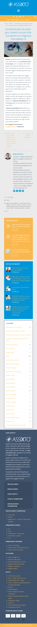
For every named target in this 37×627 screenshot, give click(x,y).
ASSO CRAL (11, 515)
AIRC (9, 531)
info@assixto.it (10, 126)
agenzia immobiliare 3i (12, 203)
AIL (9, 529)
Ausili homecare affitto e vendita (15, 331)
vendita (27, 208)
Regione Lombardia (14, 566)
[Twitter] (20, 16)
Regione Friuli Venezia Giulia (16, 564)
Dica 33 (10, 587)
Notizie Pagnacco (11, 391)
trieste (8, 208)
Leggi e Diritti (10, 352)
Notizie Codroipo (11, 368)
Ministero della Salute (14, 559)
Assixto (24, 205)
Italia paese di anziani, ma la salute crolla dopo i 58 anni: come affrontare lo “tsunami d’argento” (21, 278)
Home (8, 20)
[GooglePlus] (16, 16)
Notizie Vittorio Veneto (12, 417)
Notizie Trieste (10, 406)
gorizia (15, 206)
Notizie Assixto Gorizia (12, 360)
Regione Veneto (12, 568)
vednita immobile (20, 208)
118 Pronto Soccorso (14, 576)
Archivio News (12, 484)
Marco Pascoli (18, 154)
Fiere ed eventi (10, 348)
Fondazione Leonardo (14, 536)
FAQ (22, 20)
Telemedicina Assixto (14, 607)
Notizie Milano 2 (11, 383)
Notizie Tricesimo (11, 402)
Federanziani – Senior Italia (16, 533)
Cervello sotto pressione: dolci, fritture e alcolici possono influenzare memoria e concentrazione (21, 310)
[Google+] (20, 191)
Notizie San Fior (10, 398)
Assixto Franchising (13, 545)
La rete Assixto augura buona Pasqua (20, 288)
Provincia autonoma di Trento (17, 562)
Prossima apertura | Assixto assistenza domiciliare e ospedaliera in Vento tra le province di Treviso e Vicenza (11, 140)
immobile (21, 206)
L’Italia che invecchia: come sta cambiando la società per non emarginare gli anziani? (21, 298)
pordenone (27, 206)
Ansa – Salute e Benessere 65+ (17, 578)
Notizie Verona (10, 414)
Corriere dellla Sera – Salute (16, 580)
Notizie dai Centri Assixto (13, 371)
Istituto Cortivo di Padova (15, 550)
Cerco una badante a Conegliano (26, 135)
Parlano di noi (10, 421)
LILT (9, 538)
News (11, 23)
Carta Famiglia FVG (13, 557)
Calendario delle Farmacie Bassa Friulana (18, 335)
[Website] (14, 191)
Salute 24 (11, 603)
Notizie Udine (10, 410)
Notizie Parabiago (11, 394)
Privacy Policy (15, 20)
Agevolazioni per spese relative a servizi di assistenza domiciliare (21, 225)
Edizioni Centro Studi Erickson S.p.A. (18, 547)
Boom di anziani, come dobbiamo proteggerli (20, 269)
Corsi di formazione (12, 345)
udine (12, 208)
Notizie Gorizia (10, 375)
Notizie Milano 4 (11, 387)
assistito (18, 205)
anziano (13, 205)
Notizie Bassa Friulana (12, 364)
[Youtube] (23, 16)
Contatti (27, 20)
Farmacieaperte (12, 589)
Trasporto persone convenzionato (16, 425)
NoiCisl (10, 517)
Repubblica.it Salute (13, 600)
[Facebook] (13, 16)
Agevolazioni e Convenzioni (14, 327)
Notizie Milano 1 (11, 379)
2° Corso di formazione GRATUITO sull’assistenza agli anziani (21, 251)
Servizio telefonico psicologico (17, 605)
